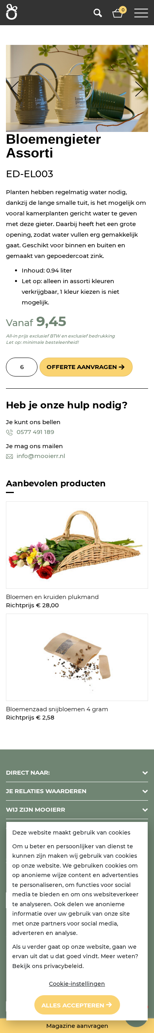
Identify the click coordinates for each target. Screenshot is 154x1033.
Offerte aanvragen (82, 367)
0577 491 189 (34, 432)
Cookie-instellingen (77, 983)
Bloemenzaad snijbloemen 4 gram (57, 709)
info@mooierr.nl (40, 456)
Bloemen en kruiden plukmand (52, 597)
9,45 (51, 321)
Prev (15, 89)
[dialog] (77, 921)
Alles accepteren (72, 1005)
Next (139, 89)
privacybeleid (63, 966)
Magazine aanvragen (77, 1025)
